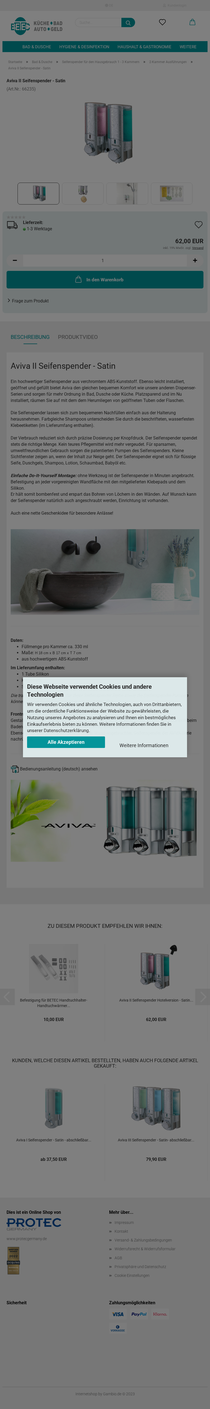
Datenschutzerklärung (66, 730)
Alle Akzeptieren (66, 742)
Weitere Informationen (143, 745)
